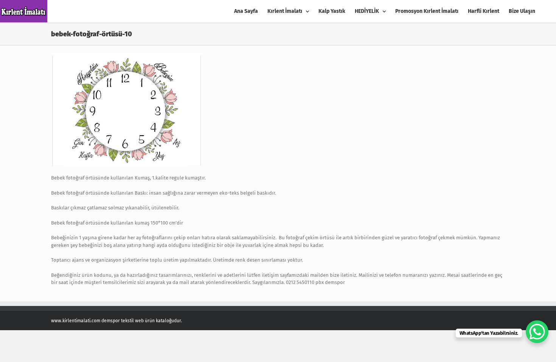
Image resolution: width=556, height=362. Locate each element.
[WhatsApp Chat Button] (537, 331)
